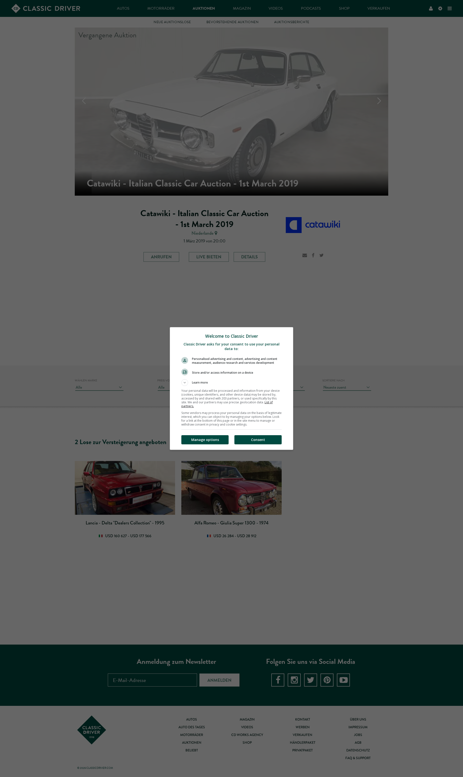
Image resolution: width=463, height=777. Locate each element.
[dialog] (231, 388)
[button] (231, 382)
